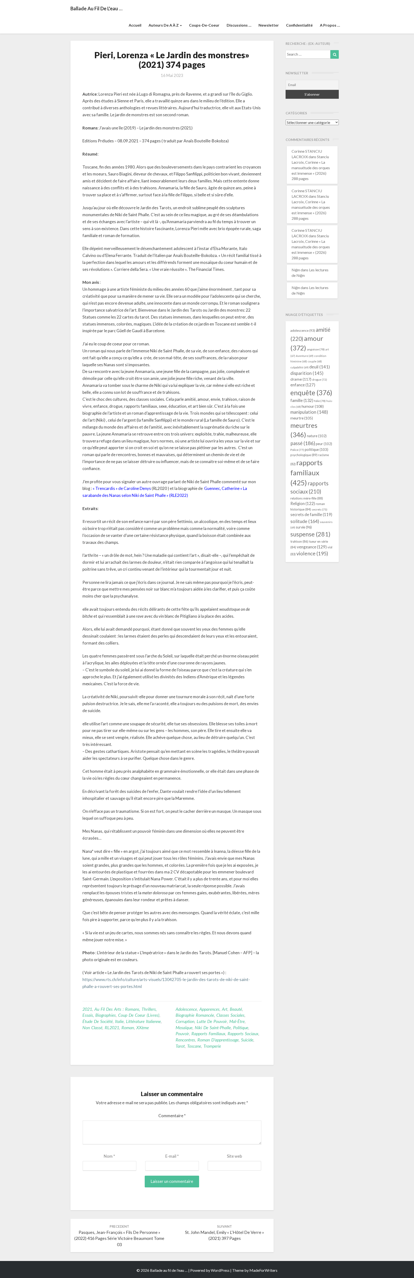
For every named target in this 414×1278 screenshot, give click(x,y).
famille (301, 400)
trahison (299, 541)
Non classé (92, 1027)
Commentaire (172, 1115)
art (224, 1009)
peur (324, 443)
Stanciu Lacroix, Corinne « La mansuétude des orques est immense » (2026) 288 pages (311, 167)
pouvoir (182, 1033)
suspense (310, 534)
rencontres (185, 1039)
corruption (185, 1021)
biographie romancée (195, 1015)
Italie (119, 1021)
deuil (319, 366)
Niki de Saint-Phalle (213, 1027)
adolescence (186, 1009)
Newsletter (269, 25)
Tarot (180, 1046)
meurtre (301, 418)
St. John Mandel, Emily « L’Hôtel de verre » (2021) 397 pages (224, 1232)
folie (320, 401)
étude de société (97, 1021)
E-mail (172, 1156)
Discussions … (239, 25)
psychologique (303, 455)
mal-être (237, 1021)
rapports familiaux (208, 1033)
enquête (311, 393)
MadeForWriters (263, 1270)
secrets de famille (311, 514)
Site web (234, 1156)
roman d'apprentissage (218, 1039)
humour (313, 406)
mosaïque (184, 1027)
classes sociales (230, 1015)
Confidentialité (299, 25)
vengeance (312, 546)
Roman (127, 1027)
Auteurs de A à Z (164, 25)
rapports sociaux (243, 1033)
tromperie (212, 1046)
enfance (302, 384)
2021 (87, 1009)
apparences (209, 1009)
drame (300, 379)
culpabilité (299, 367)
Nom (109, 1156)
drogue (319, 379)
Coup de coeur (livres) (138, 1015)
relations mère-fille (306, 498)
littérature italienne (143, 1021)
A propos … (330, 25)
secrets (319, 509)
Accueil (135, 25)
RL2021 (112, 1027)
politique (240, 1027)
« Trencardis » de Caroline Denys (122, 488)
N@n (296, 269)
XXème (142, 1027)
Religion (302, 503)
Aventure (304, 355)
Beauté (236, 1009)
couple (315, 361)
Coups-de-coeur (204, 25)
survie (304, 527)
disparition (306, 373)
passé (302, 443)
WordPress (220, 1270)
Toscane (194, 1046)
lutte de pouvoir (212, 1021)
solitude (304, 521)
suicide (247, 1039)
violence (312, 553)
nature (317, 436)
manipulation (309, 412)
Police (297, 450)
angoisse (316, 349)
